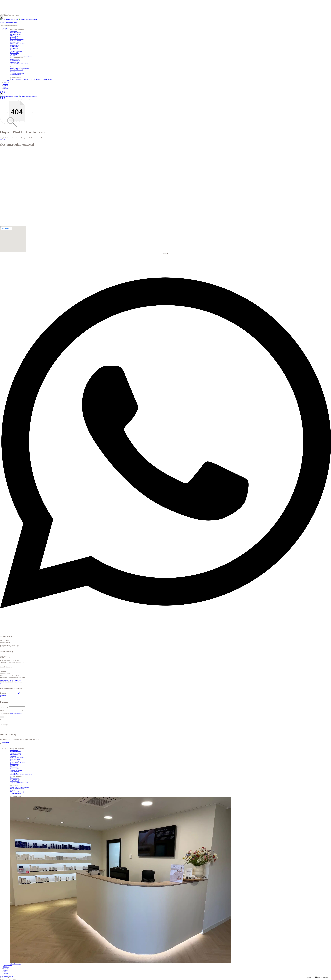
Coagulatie (13, 37)
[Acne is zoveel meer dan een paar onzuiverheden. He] (33, 205)
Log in (2, 716)
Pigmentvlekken (14, 50)
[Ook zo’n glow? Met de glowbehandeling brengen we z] (33, 168)
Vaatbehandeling (14, 53)
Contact (5, 88)
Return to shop (4, 742)
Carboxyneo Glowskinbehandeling (19, 68)
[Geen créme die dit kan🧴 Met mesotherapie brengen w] (99, 205)
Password (3, 710)
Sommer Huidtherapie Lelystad (8, 22)
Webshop (6, 82)
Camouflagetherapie (15, 32)
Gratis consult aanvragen (6, 976)
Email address (4, 707)
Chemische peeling (15, 34)
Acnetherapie (14, 31)
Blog (4, 87)
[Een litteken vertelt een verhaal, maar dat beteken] (165, 205)
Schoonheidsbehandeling (17, 70)
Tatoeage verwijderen (16, 51)
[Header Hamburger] (1, 94)
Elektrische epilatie (15, 40)
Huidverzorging (14, 42)
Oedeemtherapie (14, 62)
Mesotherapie (14, 46)
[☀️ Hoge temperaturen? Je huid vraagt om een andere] (165, 168)
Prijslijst (5, 85)
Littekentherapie (14, 59)
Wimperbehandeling (15, 74)
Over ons (5, 84)
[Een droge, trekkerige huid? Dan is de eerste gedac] (232, 168)
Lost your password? (16, 713)
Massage (12, 71)
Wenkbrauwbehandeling (17, 73)
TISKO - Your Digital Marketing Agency (11, 682)
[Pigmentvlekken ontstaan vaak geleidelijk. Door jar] (232, 205)
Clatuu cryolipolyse (15, 36)
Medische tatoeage (15, 60)
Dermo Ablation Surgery (17, 39)
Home (5, 28)
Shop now (3, 139)
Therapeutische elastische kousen (19, 63)
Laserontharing (14, 45)
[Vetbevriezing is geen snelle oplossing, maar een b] (99, 168)
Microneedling (14, 48)
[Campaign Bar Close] (1, 17)
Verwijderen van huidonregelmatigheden (21, 56)
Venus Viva (13, 54)
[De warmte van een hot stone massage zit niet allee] (298, 168)
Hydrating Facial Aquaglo (17, 43)
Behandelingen (7, 81)
